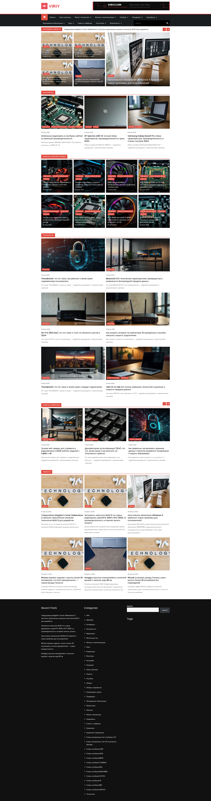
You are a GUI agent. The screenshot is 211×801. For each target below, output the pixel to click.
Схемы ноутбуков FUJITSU (95, 776)
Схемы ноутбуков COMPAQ (96, 762)
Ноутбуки (123, 17)
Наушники (90, 665)
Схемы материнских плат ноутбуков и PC (101, 737)
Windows (89, 620)
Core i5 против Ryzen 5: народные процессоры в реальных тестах (150, 219)
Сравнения (90, 728)
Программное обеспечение (53, 23)
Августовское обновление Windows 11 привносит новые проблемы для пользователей (135, 81)
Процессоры (64, 211)
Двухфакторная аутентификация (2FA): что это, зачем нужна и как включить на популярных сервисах (105, 451)
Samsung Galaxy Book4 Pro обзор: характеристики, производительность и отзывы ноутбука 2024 (146, 138)
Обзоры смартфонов (93, 687)
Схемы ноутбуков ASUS (94, 753)
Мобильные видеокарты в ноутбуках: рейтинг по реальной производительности (62, 137)
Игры (70, 23)
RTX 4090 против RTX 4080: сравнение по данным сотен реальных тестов (119, 219)
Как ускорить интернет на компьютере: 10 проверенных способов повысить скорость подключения (136, 334)
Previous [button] (164, 29)
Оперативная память (94, 692)
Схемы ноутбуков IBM (94, 785)
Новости (52, 17)
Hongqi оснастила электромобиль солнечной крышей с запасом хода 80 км (89, 81)
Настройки (90, 660)
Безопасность (115, 23)
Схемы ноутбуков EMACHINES (97, 771)
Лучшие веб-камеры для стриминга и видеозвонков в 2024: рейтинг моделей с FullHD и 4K (60, 451)
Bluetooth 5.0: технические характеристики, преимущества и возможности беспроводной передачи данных (134, 279)
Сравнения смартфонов (95, 733)
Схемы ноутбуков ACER (94, 749)
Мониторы (90, 656)
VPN (87, 615)
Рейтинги (79, 127)
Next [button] (168, 29)
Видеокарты (46, 127)
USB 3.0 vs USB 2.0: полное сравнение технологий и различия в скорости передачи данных (135, 388)
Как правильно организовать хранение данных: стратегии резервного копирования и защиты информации (148, 451)
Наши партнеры (65, 17)
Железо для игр (92, 638)
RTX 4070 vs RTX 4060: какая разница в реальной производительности (87, 219)
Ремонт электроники (82, 17)
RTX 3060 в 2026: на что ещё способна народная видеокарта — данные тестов (154, 184)
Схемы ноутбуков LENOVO (95, 789)
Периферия (136, 17)
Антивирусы (90, 624)
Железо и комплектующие (104, 17)
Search (130, 606)
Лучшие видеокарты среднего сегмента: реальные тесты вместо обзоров (89, 184)
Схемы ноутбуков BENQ (94, 758)
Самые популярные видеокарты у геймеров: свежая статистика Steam (57, 184)
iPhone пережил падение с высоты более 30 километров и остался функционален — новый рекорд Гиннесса (55, 80)
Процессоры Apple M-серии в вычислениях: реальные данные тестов (56, 219)
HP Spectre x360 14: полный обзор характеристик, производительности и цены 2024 (104, 138)
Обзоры (96, 127)
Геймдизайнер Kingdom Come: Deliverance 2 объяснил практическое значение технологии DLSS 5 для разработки (106, 29)
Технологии (100, 23)
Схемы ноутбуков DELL (94, 767)
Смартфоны (150, 17)
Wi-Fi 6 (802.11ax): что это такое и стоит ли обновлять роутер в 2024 (70, 334)
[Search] (167, 23)
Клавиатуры (90, 651)
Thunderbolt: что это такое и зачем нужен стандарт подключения (71, 387)
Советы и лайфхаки (85, 23)
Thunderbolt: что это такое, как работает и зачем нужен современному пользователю (67, 279)
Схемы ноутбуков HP (93, 780)
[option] (116, 29)
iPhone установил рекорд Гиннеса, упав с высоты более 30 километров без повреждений (147, 580)
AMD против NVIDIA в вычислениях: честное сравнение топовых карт (121, 184)
